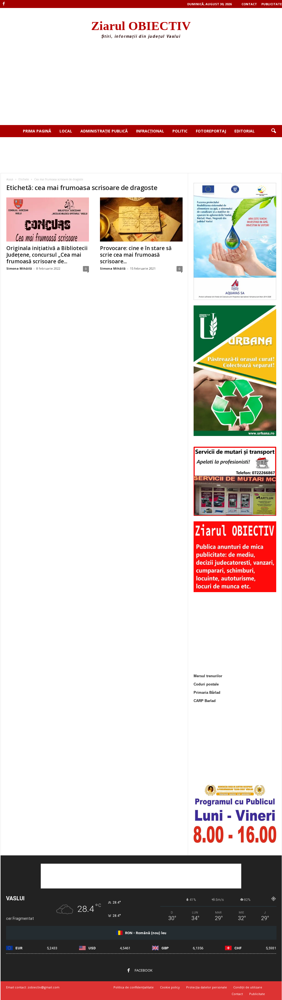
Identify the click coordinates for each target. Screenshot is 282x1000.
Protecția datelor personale (206, 987)
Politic (180, 131)
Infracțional (150, 131)
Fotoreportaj (211, 131)
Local (65, 131)
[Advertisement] (141, 83)
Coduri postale (206, 684)
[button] (273, 131)
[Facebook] (4, 4)
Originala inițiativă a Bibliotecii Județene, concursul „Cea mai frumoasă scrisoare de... (47, 255)
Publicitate (271, 4)
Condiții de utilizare (247, 987)
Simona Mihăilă (19, 268)
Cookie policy (170, 987)
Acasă (9, 179)
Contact (249, 4)
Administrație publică (104, 131)
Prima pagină (37, 131)
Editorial (244, 131)
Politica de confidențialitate (133, 987)
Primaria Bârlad (207, 692)
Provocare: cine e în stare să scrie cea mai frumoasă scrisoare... (136, 255)
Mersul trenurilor (208, 676)
